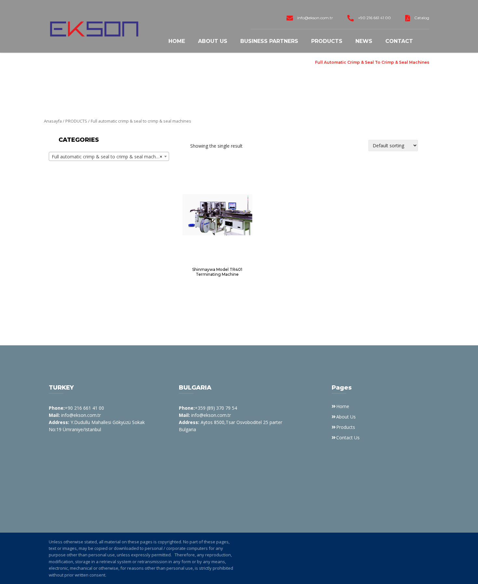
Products (326, 41)
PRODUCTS (76, 121)
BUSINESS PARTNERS (269, 41)
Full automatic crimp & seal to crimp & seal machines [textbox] (108, 156)
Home (176, 41)
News (363, 41)
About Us (212, 41)
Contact (399, 41)
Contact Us (348, 437)
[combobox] (109, 156)
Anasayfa (53, 121)
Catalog (421, 17)
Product (299, 62)
